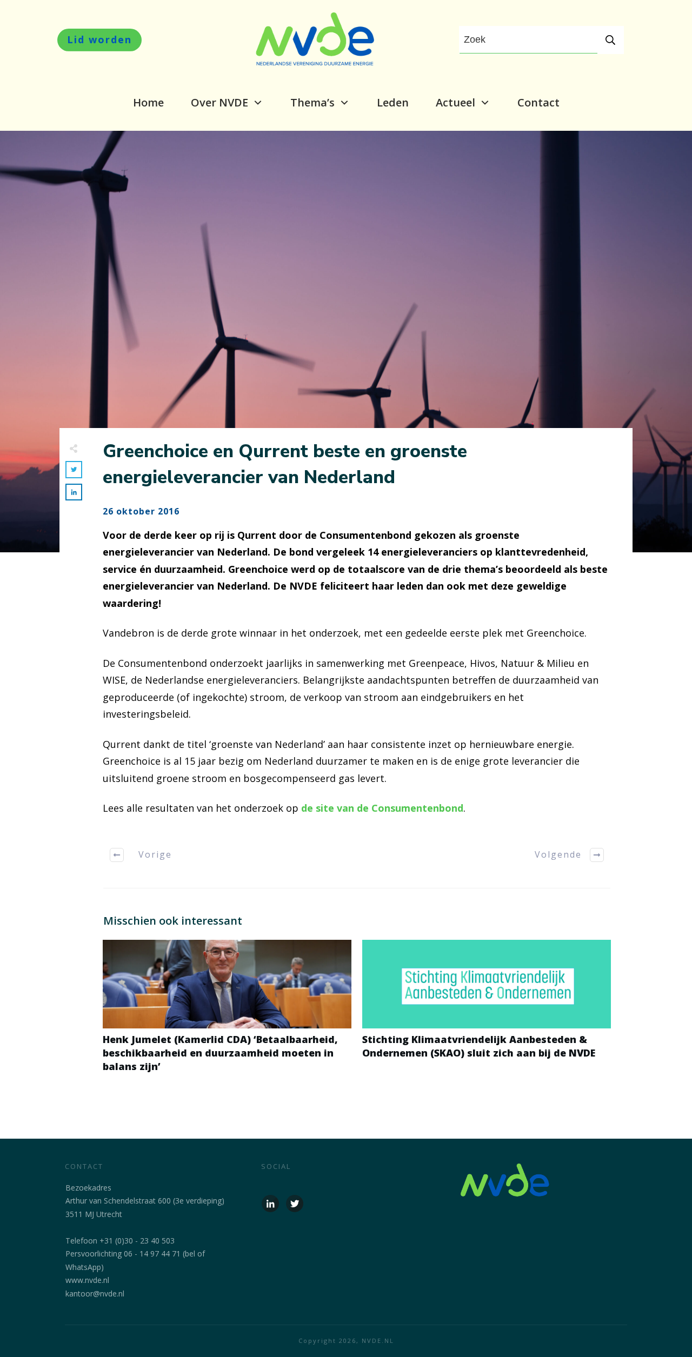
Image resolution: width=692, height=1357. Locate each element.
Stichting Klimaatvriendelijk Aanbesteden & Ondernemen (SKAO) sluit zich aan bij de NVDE (486, 1012)
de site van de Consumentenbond (382, 807)
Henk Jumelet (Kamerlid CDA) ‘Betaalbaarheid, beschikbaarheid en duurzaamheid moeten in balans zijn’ (227, 1012)
